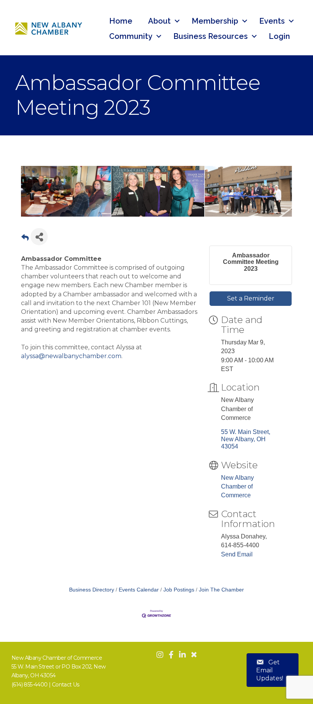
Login (279, 36)
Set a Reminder (250, 298)
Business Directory (91, 590)
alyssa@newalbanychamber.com (71, 356)
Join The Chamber (221, 590)
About (159, 21)
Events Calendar (139, 590)
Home (120, 21)
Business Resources (210, 36)
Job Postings (178, 590)
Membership (215, 21)
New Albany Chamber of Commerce (237, 486)
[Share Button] (39, 236)
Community (130, 36)
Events (272, 21)
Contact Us (65, 684)
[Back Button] (25, 239)
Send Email (237, 554)
